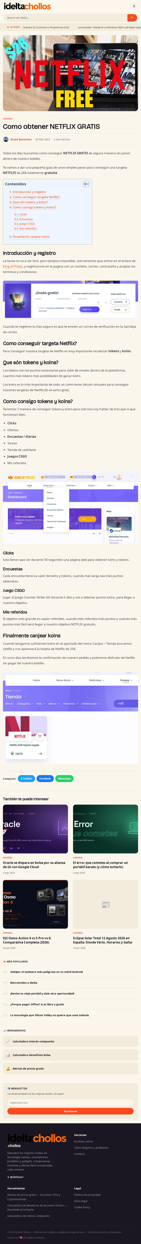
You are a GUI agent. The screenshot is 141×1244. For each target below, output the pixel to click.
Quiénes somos (83, 1141)
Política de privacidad (87, 1194)
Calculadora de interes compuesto (28, 1216)
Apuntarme (70, 1111)
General (8, 118)
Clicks (23, 214)
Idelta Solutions (36, 1237)
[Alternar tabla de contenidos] (84, 184)
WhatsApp (64, 778)
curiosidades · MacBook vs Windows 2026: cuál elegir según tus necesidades (88, 27)
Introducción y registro (29, 192)
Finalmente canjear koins (31, 236)
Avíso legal (80, 1201)
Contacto (79, 1154)
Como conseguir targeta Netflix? (36, 197)
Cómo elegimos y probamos (91, 1147)
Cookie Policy (82, 1207)
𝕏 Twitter (26, 778)
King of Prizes (13, 266)
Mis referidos (28, 228)
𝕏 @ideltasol (15, 1177)
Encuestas (26, 219)
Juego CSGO (27, 223)
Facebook (45, 778)
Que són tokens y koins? (30, 202)
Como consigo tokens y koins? (34, 207)
